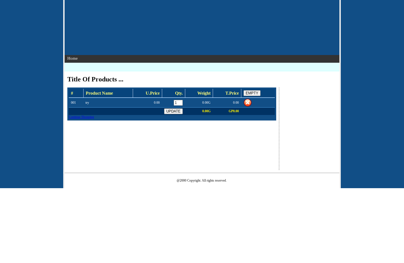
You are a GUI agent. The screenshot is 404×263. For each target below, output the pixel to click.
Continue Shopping (81, 117)
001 (73, 103)
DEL (247, 102)
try (87, 103)
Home (72, 58)
